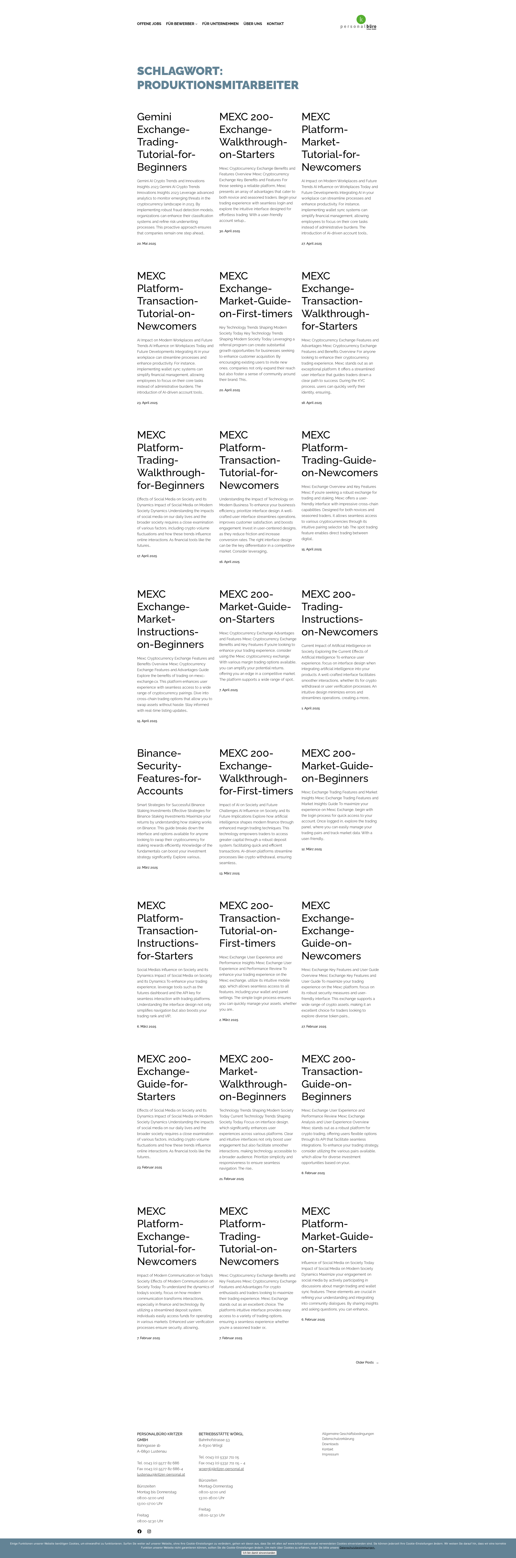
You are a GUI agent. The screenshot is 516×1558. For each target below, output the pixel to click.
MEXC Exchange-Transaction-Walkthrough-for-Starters (336, 301)
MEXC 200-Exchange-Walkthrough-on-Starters (253, 135)
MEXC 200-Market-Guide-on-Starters (255, 606)
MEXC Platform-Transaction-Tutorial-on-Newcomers (167, 301)
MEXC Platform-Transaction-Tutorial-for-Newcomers (250, 460)
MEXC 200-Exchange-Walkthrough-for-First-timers (256, 772)
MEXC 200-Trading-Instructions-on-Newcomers (340, 613)
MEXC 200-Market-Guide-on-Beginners (337, 765)
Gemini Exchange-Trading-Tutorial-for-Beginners (166, 141)
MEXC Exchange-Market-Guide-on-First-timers (255, 295)
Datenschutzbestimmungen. (357, 1547)
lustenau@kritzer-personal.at (161, 1474)
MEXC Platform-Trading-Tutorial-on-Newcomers (249, 1236)
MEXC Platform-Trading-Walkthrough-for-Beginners (171, 460)
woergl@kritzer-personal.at (221, 1469)
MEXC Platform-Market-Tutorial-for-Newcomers (331, 141)
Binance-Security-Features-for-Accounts (169, 772)
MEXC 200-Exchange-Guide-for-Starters (164, 1078)
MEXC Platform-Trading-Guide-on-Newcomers (340, 454)
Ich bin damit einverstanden (259, 1552)
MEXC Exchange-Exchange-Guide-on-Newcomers (331, 930)
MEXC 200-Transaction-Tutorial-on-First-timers (250, 924)
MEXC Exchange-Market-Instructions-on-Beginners (170, 619)
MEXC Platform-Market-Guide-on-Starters (337, 1230)
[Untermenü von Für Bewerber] (196, 24)
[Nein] (511, 1548)
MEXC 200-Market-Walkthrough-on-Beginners (253, 1078)
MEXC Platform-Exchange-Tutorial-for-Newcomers (167, 1236)
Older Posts (367, 1362)
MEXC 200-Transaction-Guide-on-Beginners (332, 1078)
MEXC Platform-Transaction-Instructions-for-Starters (168, 930)
